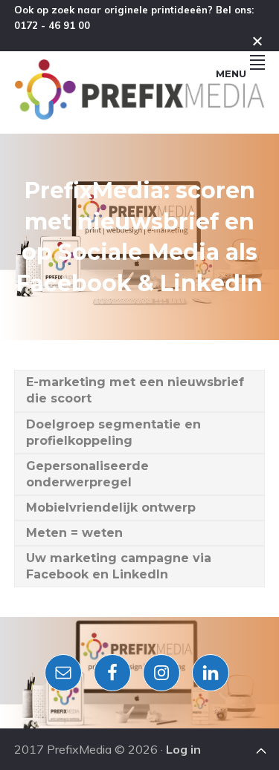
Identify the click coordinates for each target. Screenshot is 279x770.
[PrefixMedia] (139, 115)
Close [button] (257, 40)
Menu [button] (231, 73)
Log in (183, 749)
